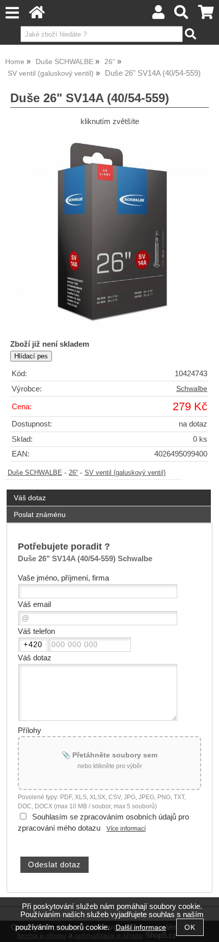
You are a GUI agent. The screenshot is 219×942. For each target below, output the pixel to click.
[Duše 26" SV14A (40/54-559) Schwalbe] (109, 231)
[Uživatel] (158, 15)
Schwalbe (191, 388)
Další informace (141, 927)
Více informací (126, 828)
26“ (73, 472)
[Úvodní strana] (37, 15)
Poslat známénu (40, 514)
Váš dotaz (30, 498)
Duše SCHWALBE (35, 472)
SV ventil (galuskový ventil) (125, 472)
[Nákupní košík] (206, 15)
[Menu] (12, 13)
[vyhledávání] (182, 15)
